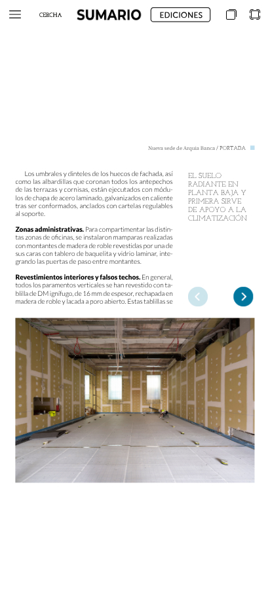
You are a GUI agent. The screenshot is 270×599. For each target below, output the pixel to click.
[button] (15, 14)
